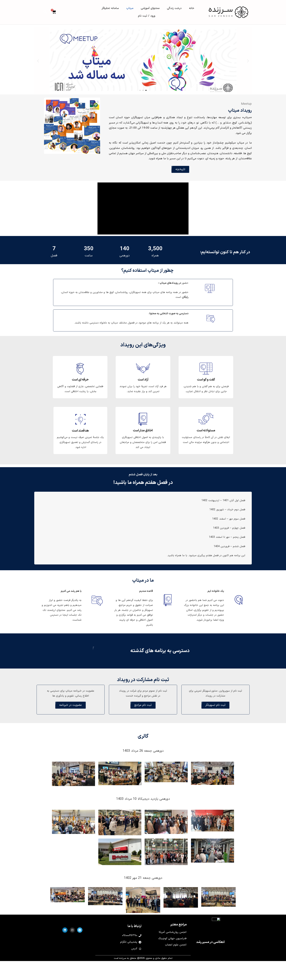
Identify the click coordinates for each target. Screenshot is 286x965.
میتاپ (129, 8)
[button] (45, 12)
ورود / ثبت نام (146, 16)
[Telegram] (79, 930)
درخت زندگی (174, 8)
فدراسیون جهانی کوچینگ (172, 938)
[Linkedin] (65, 930)
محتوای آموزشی (150, 8)
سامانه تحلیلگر (110, 8)
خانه (191, 8)
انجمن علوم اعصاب (175, 945)
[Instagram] (72, 930)
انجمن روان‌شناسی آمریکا (172, 932)
